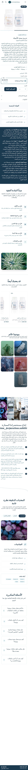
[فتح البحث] (5, 2)
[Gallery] (14, 17)
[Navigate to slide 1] (21, 30)
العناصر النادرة (7, 515)
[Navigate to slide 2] (7, 30)
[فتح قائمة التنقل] (25, 2)
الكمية (25, 85)
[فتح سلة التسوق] (2, 2)
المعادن (15, 515)
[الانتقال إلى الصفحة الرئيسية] (14, 2)
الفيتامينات (22, 515)
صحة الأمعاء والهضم (22, 34)
